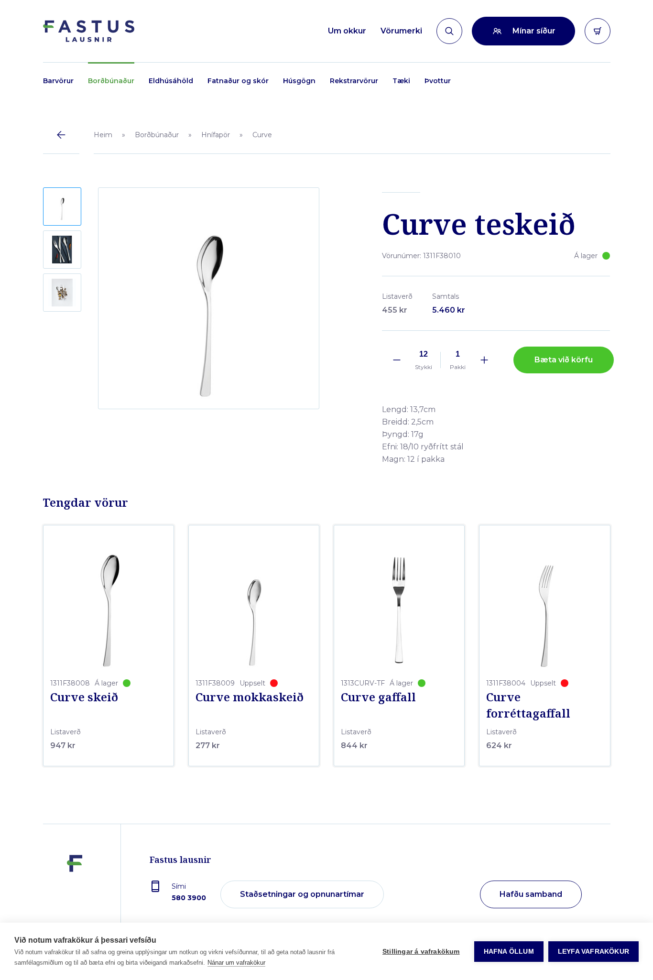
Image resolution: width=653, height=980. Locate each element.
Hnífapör (215, 135)
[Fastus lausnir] (74, 895)
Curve (262, 135)
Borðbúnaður (111, 80)
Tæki (401, 80)
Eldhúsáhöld (171, 80)
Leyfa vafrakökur (593, 951)
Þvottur (437, 80)
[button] (62, 206)
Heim (103, 135)
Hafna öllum (509, 951)
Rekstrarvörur (354, 80)
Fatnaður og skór (238, 80)
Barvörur (58, 80)
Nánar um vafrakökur (236, 962)
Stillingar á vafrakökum (421, 951)
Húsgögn (299, 80)
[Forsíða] (88, 31)
